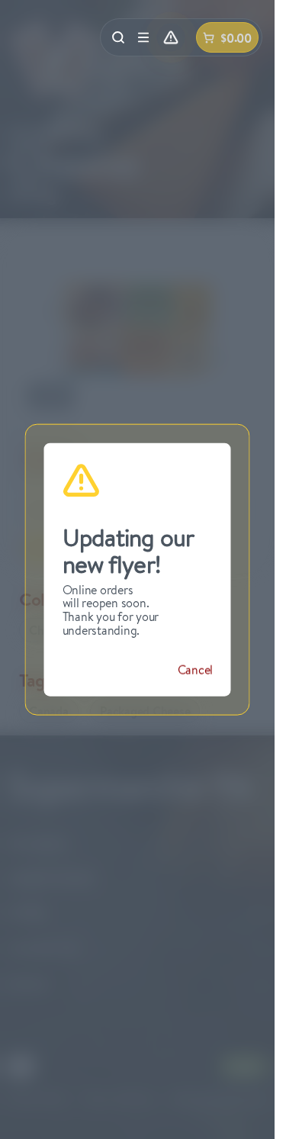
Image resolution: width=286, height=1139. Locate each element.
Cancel (195, 669)
